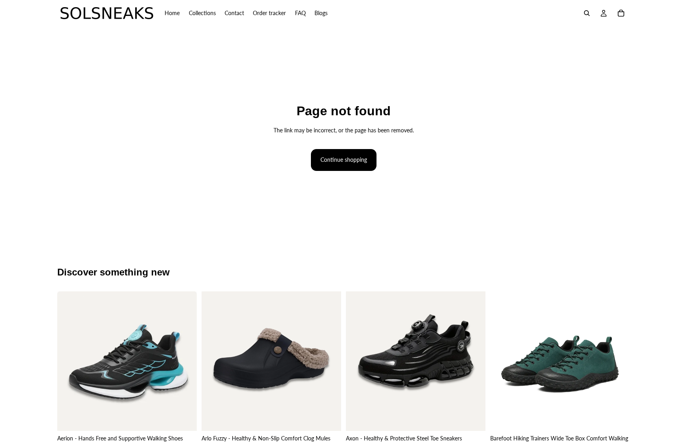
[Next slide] (185, 361)
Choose (191, 418)
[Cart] (621, 13)
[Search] (587, 13)
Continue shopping (343, 159)
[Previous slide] (69, 361)
